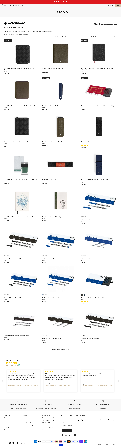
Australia (6, 425)
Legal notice (92, 443)
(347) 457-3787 (19, 5)
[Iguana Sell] (61, 12)
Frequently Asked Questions (50, 418)
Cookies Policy (114, 443)
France (6, 430)
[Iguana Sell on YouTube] (13, 5)
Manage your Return (48, 420)
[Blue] (84, 256)
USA (5, 420)
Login (111, 5)
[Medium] (87, 217)
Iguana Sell (24, 443)
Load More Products (60, 349)
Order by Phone (47, 430)
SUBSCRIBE (67, 430)
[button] (14, 12)
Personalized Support (29, 425)
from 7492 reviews (12, 365)
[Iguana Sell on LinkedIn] (7, 5)
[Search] (117, 12)
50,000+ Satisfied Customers (18, 404)
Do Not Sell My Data (48, 427)
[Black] (82, 256)
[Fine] (84, 217)
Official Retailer (46, 422)
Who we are (26, 418)
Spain (5, 418)
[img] (61, 363)
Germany (6, 427)
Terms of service (99, 443)
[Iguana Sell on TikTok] (10, 5)
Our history (26, 420)
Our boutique (27, 422)
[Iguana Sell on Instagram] (5, 5)
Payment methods (47, 425)
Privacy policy (106, 443)
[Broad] (82, 217)
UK (5, 422)
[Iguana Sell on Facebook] (2, 5)
